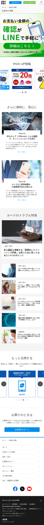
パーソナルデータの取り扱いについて (13, 513)
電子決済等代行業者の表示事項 (11, 506)
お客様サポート (22, 429)
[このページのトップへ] (40, 500)
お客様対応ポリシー (34, 508)
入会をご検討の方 (29, 2)
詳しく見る (21, 152)
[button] (3, 79)
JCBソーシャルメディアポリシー (11, 515)
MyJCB (14, 2)
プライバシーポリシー (8, 511)
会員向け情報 (13, 7)
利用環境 (14, 504)
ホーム (4, 7)
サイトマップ (6, 504)
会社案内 (31, 504)
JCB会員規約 (23, 504)
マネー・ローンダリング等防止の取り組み (14, 508)
